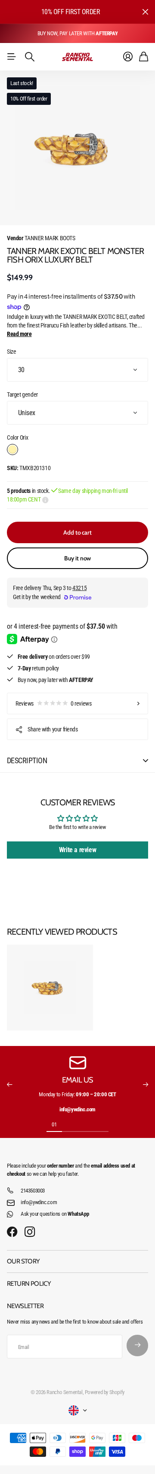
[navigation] (70, 1124)
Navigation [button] (11, 56)
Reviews (53, 703)
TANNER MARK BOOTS (41, 238)
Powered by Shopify (104, 1392)
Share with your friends (53, 729)
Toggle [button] (145, 761)
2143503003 (33, 1190)
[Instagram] (30, 1232)
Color (17, 437)
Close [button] (145, 12)
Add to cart (77, 532)
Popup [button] (45, 499)
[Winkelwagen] (143, 56)
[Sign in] (128, 56)
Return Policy (29, 1283)
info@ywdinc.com (39, 1202)
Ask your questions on (55, 1214)
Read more (19, 333)
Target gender (22, 394)
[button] (9, 1084)
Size (11, 351)
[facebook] (12, 1232)
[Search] (29, 56)
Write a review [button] (77, 850)
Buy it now (77, 558)
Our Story (23, 1261)
